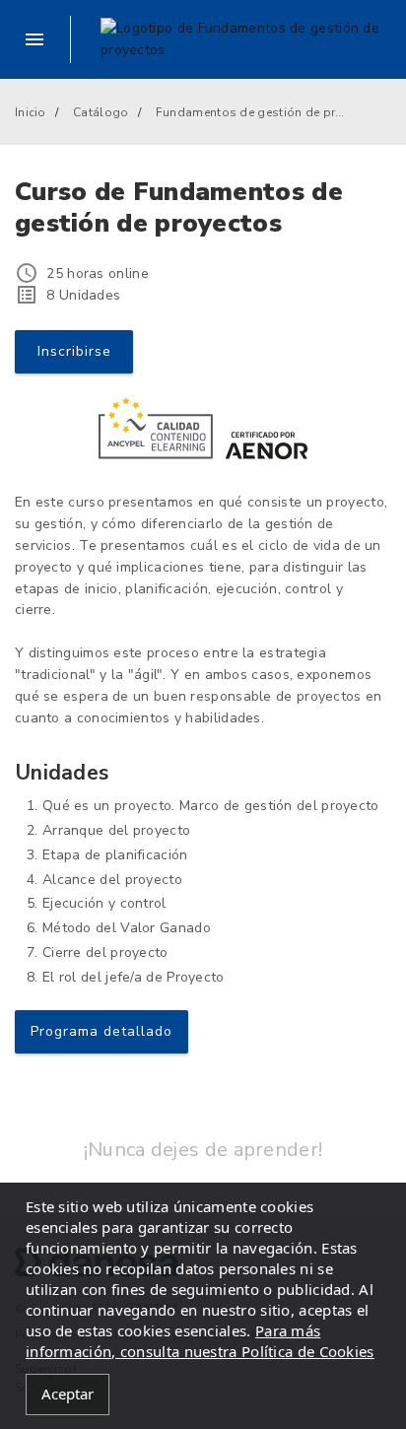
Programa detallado (101, 1031)
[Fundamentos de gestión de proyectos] (246, 39)
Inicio (30, 112)
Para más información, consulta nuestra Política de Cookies (200, 1341)
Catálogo (100, 112)
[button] (43, 39)
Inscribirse (74, 352)
